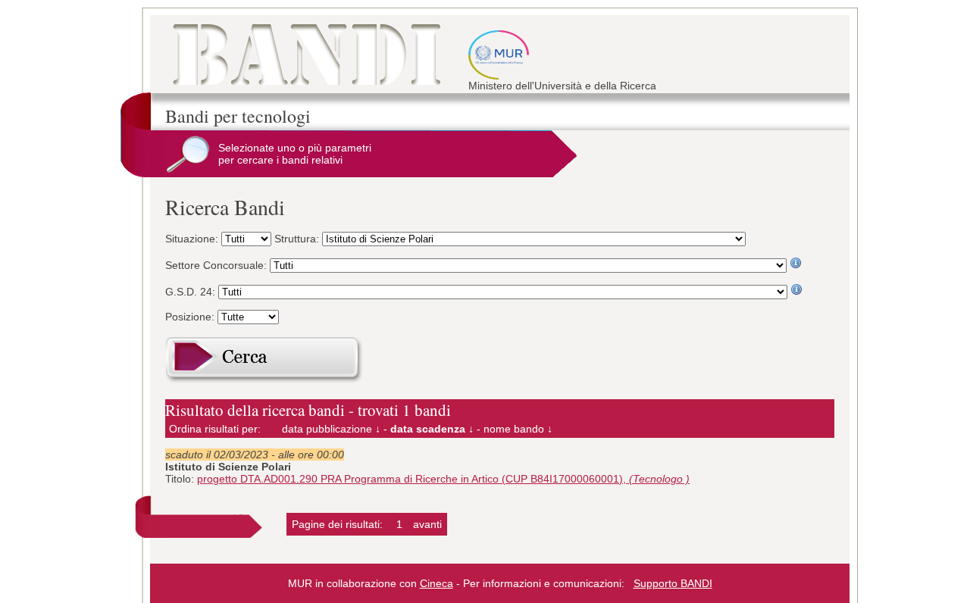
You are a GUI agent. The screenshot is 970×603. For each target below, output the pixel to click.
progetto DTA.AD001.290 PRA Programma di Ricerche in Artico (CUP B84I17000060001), (443, 479)
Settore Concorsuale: (217, 265)
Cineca (436, 583)
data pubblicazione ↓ (331, 429)
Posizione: (191, 317)
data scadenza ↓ (432, 429)
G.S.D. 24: (191, 292)
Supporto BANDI (673, 583)
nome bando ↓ (517, 429)
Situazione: (193, 239)
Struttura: (298, 239)
